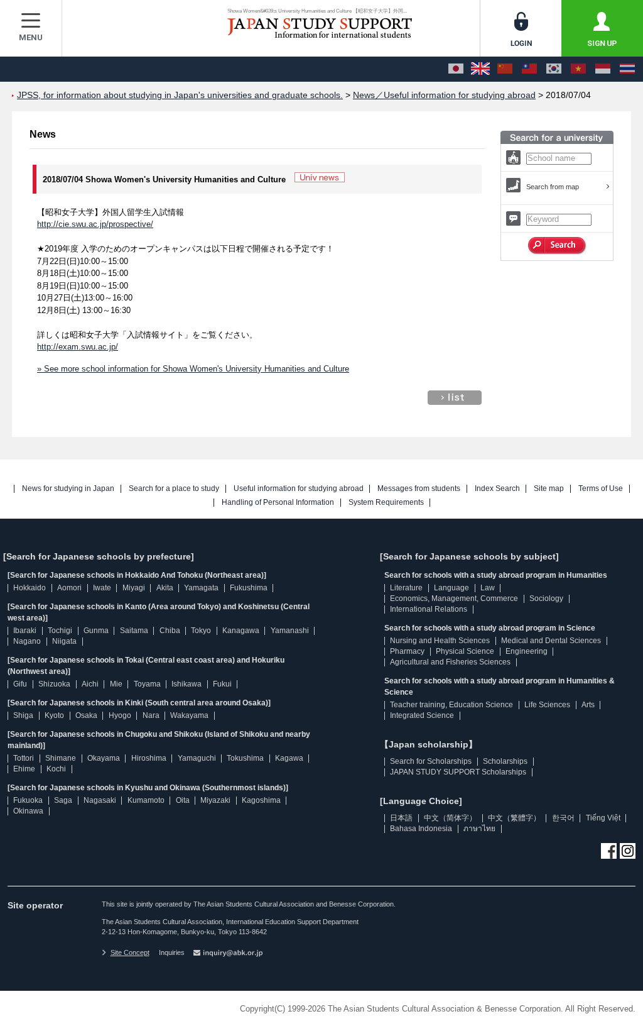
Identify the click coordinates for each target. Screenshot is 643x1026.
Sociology (546, 598)
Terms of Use (600, 489)
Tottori (23, 758)
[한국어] (553, 69)
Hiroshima (148, 758)
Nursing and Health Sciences (440, 640)
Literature (406, 587)
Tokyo (201, 630)
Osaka (86, 715)
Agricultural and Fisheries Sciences (450, 662)
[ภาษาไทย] (627, 69)
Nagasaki (100, 800)
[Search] (557, 246)
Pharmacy (407, 651)
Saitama (134, 630)
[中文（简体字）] (504, 69)
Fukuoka (28, 800)
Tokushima (245, 758)
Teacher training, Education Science (451, 704)
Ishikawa (186, 684)
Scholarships (505, 761)
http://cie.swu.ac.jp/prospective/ (95, 224)
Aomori (69, 587)
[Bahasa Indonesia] (602, 69)
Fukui (222, 684)
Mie (116, 684)
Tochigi (60, 630)
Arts (588, 704)
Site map (549, 489)
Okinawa (28, 811)
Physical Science (465, 651)
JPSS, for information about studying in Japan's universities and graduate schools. (180, 95)
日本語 (401, 818)
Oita (183, 800)
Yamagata (201, 587)
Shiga (23, 715)
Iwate (102, 587)
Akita (164, 587)
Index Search (497, 489)
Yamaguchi (197, 758)
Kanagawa (240, 630)
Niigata (64, 641)
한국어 (563, 818)
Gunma (96, 630)
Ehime (24, 768)
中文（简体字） (450, 818)
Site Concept (130, 952)
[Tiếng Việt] (578, 69)
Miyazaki (215, 800)
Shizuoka (54, 684)
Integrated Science (422, 715)
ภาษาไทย (479, 828)
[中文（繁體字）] (529, 69)
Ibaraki (24, 630)
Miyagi (133, 587)
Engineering (526, 651)
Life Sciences (547, 704)
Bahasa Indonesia (421, 828)
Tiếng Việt (603, 818)
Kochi (56, 768)
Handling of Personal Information (278, 503)
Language (451, 587)
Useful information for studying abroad (299, 489)
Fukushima (248, 587)
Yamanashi (290, 630)
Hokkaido (29, 587)
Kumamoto (146, 800)
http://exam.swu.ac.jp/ (77, 346)
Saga (63, 800)
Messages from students (418, 489)
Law (487, 587)
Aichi (90, 684)
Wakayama (189, 715)
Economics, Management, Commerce (454, 598)
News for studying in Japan (68, 489)
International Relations (428, 609)
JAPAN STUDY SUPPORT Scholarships (458, 772)
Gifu (20, 684)
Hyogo (120, 715)
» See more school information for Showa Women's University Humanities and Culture (193, 368)
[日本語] (455, 69)
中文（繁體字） (514, 818)
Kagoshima (261, 800)
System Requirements (386, 503)
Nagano (27, 641)
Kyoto (54, 715)
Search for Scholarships (431, 761)
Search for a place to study (174, 489)
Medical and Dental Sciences (551, 640)
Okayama (103, 758)
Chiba (169, 630)
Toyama (147, 684)
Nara (151, 715)
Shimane (60, 758)
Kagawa (289, 758)
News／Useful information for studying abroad (444, 95)
